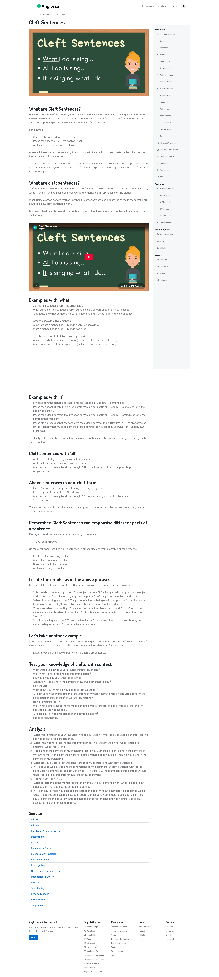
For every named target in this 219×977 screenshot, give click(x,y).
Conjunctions (165, 68)
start (33, 937)
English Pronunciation (93, 971)
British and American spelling (46, 831)
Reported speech (40, 894)
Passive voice (165, 102)
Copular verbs (165, 122)
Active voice (165, 95)
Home (31, 14)
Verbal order (165, 109)
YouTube (163, 260)
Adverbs (163, 54)
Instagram (164, 280)
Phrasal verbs (165, 116)
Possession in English (42, 876)
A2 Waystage (165, 195)
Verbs (113, 935)
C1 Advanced (165, 216)
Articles (35, 825)
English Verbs (89, 967)
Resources (147, 6)
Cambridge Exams (167, 156)
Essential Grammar (167, 34)
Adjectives (164, 48)
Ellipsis (34, 842)
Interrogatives (38, 865)
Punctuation (165, 163)
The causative (165, 129)
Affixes (34, 819)
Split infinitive (38, 899)
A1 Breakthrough (167, 188)
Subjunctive (37, 905)
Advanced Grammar (44, 14)
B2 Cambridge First (92, 951)
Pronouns (36, 882)
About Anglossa (166, 234)
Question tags (38, 888)
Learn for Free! (145, 939)
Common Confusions (169, 149)
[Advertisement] (89, 370)
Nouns (162, 41)
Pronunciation (165, 170)
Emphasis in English (41, 848)
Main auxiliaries (166, 82)
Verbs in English (166, 75)
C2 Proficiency (166, 222)
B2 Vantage (164, 209)
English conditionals (41, 859)
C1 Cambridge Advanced (94, 955)
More (175, 6)
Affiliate (163, 248)
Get (161, 136)
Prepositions (165, 61)
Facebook (164, 266)
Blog (161, 177)
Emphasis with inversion (43, 853)
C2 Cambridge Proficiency (94, 959)
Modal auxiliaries (166, 88)
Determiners (37, 836)
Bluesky (163, 273)
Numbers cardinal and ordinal (46, 871)
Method (163, 241)
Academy (162, 6)
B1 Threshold (165, 202)
